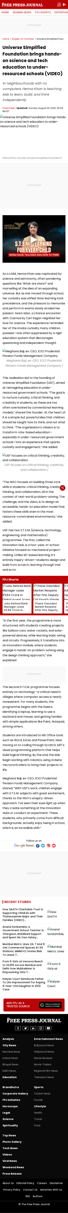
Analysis (8, 1039)
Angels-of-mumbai (23, 39)
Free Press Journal (22, 4)
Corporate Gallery (15, 1093)
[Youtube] (54, 845)
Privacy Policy (11, 1190)
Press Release (12, 1173)
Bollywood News (44, 1045)
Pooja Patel (9, 108)
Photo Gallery (12, 1142)
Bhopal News (10, 1064)
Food (37, 1125)
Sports (38, 1087)
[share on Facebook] (18, 1028)
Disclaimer (56, 1183)
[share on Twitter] (25, 1028)
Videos (7, 1154)
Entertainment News (48, 1039)
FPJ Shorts (43, 12)
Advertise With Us (51, 1190)
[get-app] (64, 4)
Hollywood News (44, 1052)
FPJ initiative (11, 1100)
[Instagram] (48, 845)
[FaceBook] (37, 845)
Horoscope (10, 1106)
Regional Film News (46, 1071)
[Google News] (24, 845)
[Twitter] (43, 845)
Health (38, 1113)
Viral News (10, 1161)
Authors (37, 1196)
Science (8, 1119)
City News (9, 1045)
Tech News (10, 1148)
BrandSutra (11, 1087)
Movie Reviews (43, 1058)
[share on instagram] (41, 1028)
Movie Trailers (42, 1064)
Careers (42, 1183)
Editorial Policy (25, 1183)
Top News (9, 1135)
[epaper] (59, 4)
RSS (28, 1196)
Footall (38, 1100)
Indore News (10, 1058)
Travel (38, 1119)
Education (10, 1077)
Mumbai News (22, 12)
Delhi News (9, 1071)
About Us (8, 1183)
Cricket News (42, 1093)
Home (5, 12)
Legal (6, 1113)
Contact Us (30, 1190)
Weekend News (13, 1167)
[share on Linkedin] (33, 1028)
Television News (44, 1077)
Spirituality (10, 1125)
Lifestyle (40, 1106)
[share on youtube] (48, 1028)
